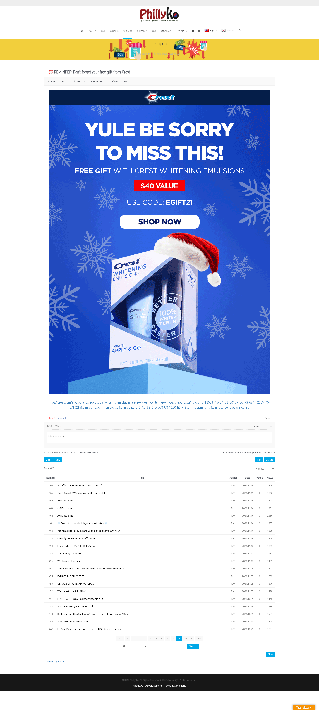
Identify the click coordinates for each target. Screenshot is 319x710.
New (270, 654)
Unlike (62, 418)
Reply (57, 459)
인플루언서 (142, 30)
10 (185, 638)
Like (52, 418)
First (120, 638)
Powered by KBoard (55, 661)
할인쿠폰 (127, 30)
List (48, 459)
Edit (259, 459)
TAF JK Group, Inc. (187, 680)
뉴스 (154, 30)
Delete (269, 459)
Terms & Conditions (175, 685)
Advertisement (153, 685)
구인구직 (92, 30)
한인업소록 (166, 30)
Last (199, 638)
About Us (138, 685)
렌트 (103, 30)
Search (193, 646)
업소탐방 (114, 30)
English (213, 30)
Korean (230, 30)
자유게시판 (181, 30)
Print (267, 418)
